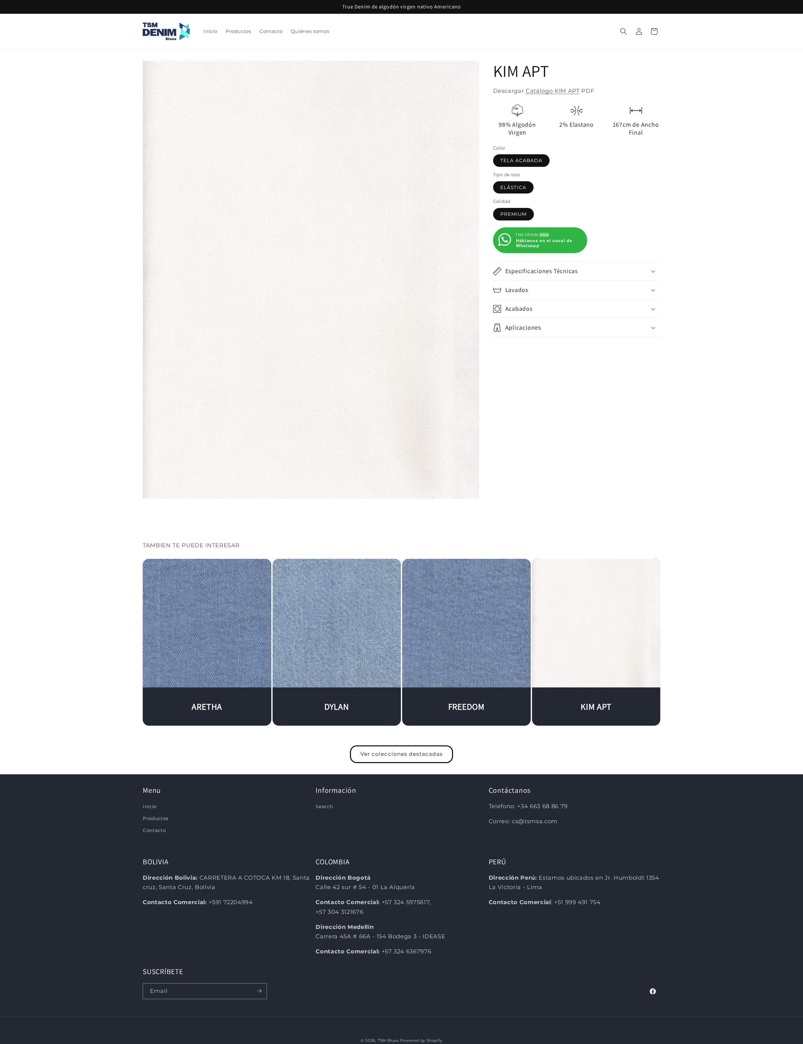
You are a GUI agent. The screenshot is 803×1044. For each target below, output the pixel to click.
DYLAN (336, 706)
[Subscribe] (259, 991)
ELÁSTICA (513, 187)
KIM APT (596, 706)
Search (324, 806)
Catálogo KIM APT (553, 90)
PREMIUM (513, 214)
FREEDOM (466, 706)
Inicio (150, 806)
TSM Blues (388, 1040)
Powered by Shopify (421, 1040)
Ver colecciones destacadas (401, 754)
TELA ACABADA (521, 160)
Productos (155, 818)
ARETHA (207, 706)
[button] (623, 31)
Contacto (154, 830)
